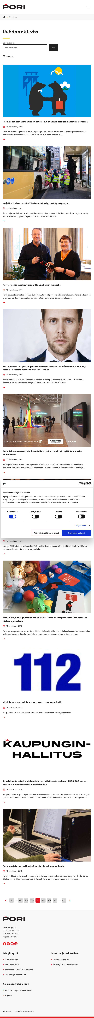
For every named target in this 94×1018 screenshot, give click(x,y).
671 (63, 900)
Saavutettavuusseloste (24, 1011)
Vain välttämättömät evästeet (46, 533)
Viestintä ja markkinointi (15, 975)
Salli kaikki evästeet (76, 533)
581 (49, 900)
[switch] (35, 517)
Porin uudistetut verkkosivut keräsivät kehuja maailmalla (33, 866)
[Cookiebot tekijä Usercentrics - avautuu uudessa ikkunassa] (80, 484)
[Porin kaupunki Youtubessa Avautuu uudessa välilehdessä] (12, 944)
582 (55, 900)
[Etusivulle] (14, 6)
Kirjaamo (8, 995)
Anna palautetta (11, 965)
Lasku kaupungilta (60, 960)
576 (20, 900)
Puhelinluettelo (11, 960)
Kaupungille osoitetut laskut (65, 965)
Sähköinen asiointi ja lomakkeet (18, 970)
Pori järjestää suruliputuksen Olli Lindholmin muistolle (32, 285)
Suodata (9, 56)
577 (26, 900)
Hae (53, 48)
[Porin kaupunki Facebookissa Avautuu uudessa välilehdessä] (4, 944)
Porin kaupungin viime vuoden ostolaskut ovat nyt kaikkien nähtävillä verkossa (45, 121)
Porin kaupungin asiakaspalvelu (18, 990)
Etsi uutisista (8, 43)
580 (43, 900)
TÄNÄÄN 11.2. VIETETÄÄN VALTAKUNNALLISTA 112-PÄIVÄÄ (32, 702)
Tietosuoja (7, 1011)
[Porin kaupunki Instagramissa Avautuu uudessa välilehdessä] (8, 944)
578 (32, 900)
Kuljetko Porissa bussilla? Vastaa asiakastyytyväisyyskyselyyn (36, 203)
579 (37, 900)
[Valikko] (88, 7)
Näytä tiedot (81, 525)
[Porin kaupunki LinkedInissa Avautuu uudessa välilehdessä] (16, 944)
